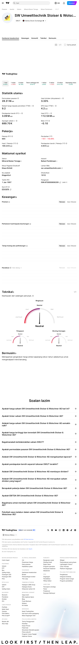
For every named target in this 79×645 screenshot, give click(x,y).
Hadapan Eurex (27, 587)
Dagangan (46, 576)
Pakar (45, 589)
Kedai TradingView (28, 611)
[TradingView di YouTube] (56, 530)
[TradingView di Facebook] (52, 530)
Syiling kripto (6, 572)
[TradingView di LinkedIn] (63, 530)
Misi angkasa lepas (28, 597)
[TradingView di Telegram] (67, 530)
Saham (4, 566)
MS (58, 3)
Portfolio (4, 607)
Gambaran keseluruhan (29, 572)
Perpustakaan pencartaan (68, 562)
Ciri (23, 560)
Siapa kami (25, 595)
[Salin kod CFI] (10, 189)
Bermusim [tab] (52, 38)
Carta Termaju (64, 566)
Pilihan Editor (47, 581)
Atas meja (5, 623)
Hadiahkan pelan (27, 566)
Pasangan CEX (6, 574)
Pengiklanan (64, 574)
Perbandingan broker (28, 576)
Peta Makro (5, 613)
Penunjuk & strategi (49, 587)
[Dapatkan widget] (60, 44)
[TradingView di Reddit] (75, 530)
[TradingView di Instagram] (59, 530)
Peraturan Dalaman (49, 568)
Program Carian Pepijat (29, 634)
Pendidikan (46, 579)
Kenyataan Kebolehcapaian (30, 630)
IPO (3, 601)
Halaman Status (27, 636)
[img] (43, 21)
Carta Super (6, 560)
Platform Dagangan (66, 568)
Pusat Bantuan (26, 601)
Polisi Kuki (25, 628)
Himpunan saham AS (28, 589)
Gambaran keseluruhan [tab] (10, 38)
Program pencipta (49, 566)
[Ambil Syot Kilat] (56, 44)
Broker (24, 574)
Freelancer (46, 591)
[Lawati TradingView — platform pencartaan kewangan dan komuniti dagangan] (10, 74)
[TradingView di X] (48, 530)
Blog (23, 599)
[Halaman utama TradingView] (9, 530)
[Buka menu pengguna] (64, 3)
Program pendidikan (66, 581)
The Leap (25, 579)
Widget (62, 560)
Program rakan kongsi (67, 579)
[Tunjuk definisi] (18, 98)
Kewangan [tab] (25, 38)
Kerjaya (24, 603)
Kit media (25, 605)
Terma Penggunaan (28, 621)
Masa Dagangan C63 (28, 615)
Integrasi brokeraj (65, 576)
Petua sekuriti (26, 632)
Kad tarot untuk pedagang (30, 613)
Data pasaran (26, 564)
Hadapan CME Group (28, 584)
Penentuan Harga (27, 562)
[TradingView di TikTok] (71, 530)
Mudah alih (5, 621)
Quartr (30, 549)
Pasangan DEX (6, 576)
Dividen (4, 599)
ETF (3, 568)
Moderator (46, 570)
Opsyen (4, 611)
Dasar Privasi (26, 625)
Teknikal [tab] (43, 38)
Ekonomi (4, 595)
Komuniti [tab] (34, 38)
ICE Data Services (28, 539)
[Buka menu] (3, 3)
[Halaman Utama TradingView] (7, 3)
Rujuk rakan (47, 564)
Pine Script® (6, 615)
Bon (3, 570)
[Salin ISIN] (60, 182)
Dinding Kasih (47, 562)
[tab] (62, 202)
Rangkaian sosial (48, 560)
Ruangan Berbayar (49, 593)
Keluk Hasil (5, 609)
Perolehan (5, 597)
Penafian (24, 623)
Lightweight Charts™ (66, 564)
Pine (3, 579)
